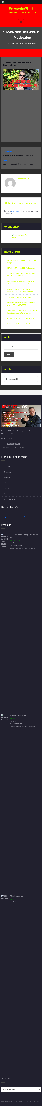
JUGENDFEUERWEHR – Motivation (23, 43)
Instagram (7, 477)
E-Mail (6, 494)
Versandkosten (17, 545)
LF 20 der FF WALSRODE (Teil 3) (18, 324)
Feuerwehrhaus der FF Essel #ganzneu (20, 318)
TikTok (6, 483)
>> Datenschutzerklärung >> (24, 517)
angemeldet (15, 211)
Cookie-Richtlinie (10, 499)
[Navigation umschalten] (21, 21)
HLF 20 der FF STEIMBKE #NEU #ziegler (21, 268)
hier (13, 438)
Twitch (6, 488)
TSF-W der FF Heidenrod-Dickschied (19, 297)
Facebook (7, 472)
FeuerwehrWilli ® (21, 8)
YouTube (7, 467)
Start (7, 43)
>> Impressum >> (7, 517)
